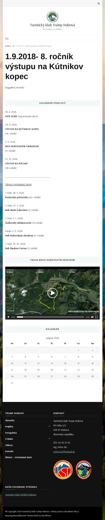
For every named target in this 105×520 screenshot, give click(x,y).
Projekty (9, 426)
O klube (9, 438)
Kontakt (9, 451)
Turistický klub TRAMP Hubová (20, 494)
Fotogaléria (11, 432)
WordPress (46, 515)
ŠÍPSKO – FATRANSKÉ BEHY (18, 457)
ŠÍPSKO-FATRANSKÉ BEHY (18, 184)
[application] (52, 293)
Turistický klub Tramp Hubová (52, 24)
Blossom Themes (26, 515)
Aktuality (10, 420)
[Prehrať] (8, 317)
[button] (52, 293)
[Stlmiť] (92, 317)
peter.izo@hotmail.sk (64, 451)
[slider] (50, 317)
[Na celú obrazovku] (96, 317)
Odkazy (9, 445)
